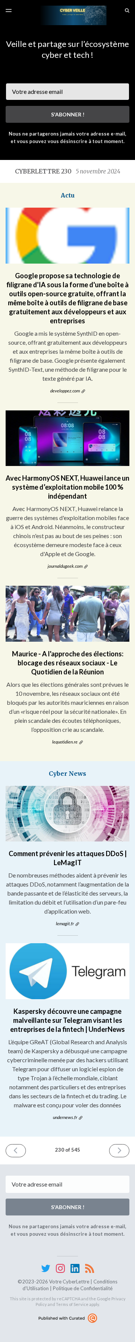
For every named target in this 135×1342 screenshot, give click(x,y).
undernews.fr (65, 1117)
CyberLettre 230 (67, 171)
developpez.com (65, 391)
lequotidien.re (65, 742)
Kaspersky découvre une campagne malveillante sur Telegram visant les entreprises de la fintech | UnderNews (67, 1020)
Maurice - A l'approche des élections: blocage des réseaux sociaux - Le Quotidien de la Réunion (67, 663)
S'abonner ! (67, 114)
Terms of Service (72, 1304)
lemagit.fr (65, 923)
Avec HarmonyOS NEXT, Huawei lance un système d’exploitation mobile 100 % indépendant (67, 487)
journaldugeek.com (65, 566)
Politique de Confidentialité (82, 1288)
